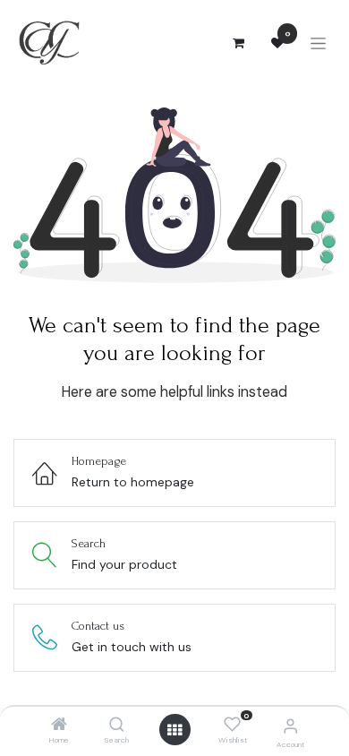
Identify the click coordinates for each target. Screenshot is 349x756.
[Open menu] (174, 730)
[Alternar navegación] (318, 43)
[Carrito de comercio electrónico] (238, 43)
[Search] (116, 725)
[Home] (59, 725)
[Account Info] (290, 726)
